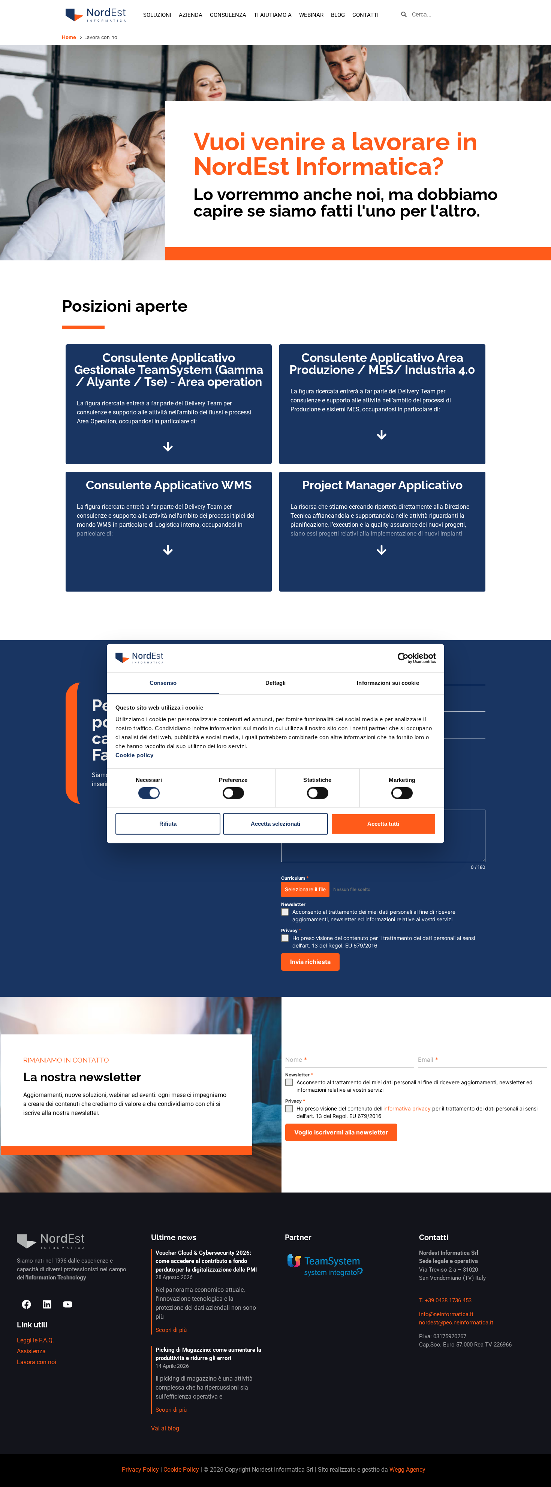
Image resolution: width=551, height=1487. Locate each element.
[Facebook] (26, 1304)
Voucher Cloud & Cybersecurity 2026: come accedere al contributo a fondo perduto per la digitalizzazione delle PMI (206, 1261)
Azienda (190, 15)
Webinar (311, 15)
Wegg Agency (407, 1469)
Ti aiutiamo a (273, 15)
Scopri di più (171, 1330)
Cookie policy (134, 755)
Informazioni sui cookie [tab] (388, 683)
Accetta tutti (383, 823)
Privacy (291, 930)
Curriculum (295, 878)
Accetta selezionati (275, 823)
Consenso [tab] (163, 683)
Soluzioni (157, 15)
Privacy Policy (140, 1469)
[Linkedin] (46, 1304)
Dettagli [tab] (275, 683)
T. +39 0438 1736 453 (445, 1300)
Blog (338, 15)
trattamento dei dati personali (419, 938)
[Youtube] (67, 1304)
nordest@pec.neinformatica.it (456, 1322)
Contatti (365, 15)
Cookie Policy (181, 1469)
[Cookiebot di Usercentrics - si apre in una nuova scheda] (403, 658)
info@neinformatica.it (446, 1314)
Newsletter (293, 904)
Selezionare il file (305, 889)
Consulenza (228, 15)
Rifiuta (168, 823)
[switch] (233, 793)
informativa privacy (407, 1108)
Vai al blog (165, 1428)
